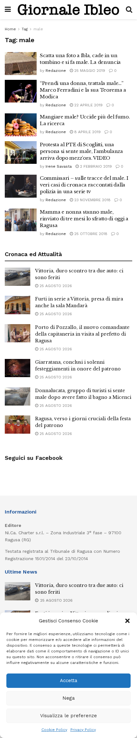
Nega (68, 698)
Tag (25, 29)
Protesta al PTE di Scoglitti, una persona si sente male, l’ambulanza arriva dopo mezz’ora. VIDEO (81, 151)
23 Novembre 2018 (92, 200)
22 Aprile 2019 (88, 105)
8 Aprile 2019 (87, 132)
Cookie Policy (54, 729)
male (38, 29)
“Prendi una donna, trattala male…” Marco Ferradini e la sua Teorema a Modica (83, 90)
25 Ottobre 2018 (90, 234)
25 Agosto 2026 (55, 286)
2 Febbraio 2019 (95, 166)
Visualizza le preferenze (68, 716)
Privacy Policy (83, 729)
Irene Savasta (59, 166)
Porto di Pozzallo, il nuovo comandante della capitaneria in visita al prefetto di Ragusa (82, 334)
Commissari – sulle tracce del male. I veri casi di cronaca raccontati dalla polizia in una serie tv (84, 184)
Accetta (68, 680)
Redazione (56, 70)
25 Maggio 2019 (89, 70)
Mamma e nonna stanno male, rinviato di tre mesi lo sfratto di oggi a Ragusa (84, 218)
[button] (127, 621)
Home (10, 29)
